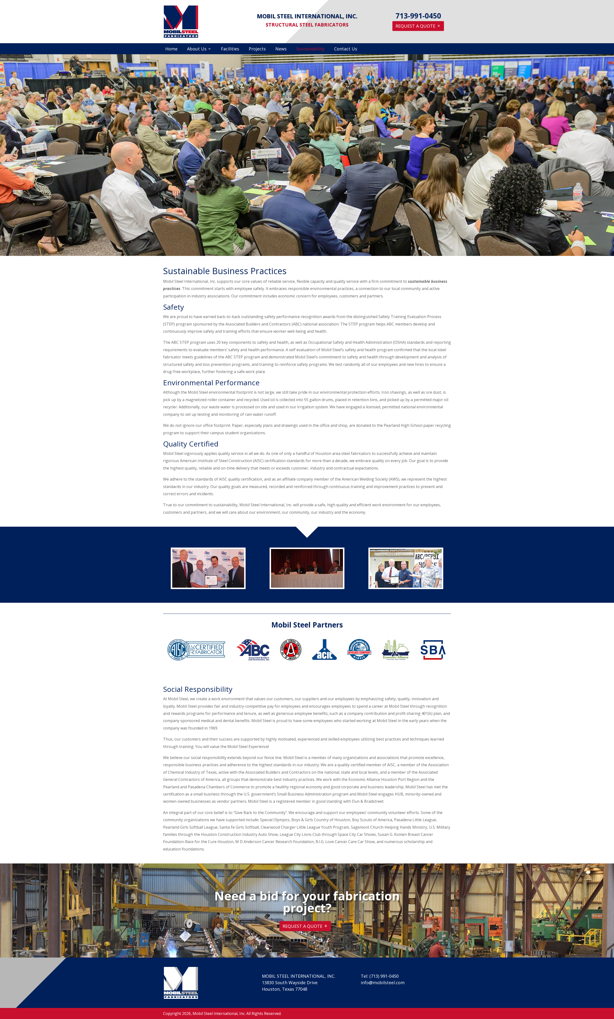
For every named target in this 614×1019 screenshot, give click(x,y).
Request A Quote (415, 26)
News (281, 49)
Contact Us (345, 49)
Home (171, 49)
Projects (257, 49)
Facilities (230, 49)
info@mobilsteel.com (383, 982)
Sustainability (310, 49)
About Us (197, 49)
